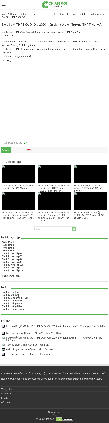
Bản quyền (6, 402)
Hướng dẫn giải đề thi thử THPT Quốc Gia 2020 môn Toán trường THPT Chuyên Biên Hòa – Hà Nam (55, 339)
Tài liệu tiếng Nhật (12, 303)
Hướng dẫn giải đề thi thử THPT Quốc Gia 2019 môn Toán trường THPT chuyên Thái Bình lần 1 (55, 327)
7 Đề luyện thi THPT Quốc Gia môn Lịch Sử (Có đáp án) (17, 186)
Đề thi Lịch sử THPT (39, 14)
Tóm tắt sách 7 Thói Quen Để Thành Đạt (27, 344)
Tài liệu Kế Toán (11, 292)
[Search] (74, 229)
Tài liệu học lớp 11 (12, 267)
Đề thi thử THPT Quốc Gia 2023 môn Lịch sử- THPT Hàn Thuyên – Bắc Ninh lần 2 (54, 188)
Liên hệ (5, 398)
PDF (25, 142)
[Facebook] (53, 415)
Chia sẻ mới (54, 412)
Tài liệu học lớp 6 (12, 253)
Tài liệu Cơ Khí (10, 295)
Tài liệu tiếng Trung (13, 309)
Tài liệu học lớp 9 (12, 262)
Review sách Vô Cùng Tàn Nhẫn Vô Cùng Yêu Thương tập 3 (38, 333)
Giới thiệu (6, 393)
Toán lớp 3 (8, 247)
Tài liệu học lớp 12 (12, 270)
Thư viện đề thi (18, 14)
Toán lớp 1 (8, 242)
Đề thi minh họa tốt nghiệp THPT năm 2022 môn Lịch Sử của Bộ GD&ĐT (89, 215)
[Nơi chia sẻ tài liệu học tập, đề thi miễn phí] (54, 4)
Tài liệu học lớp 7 (12, 256)
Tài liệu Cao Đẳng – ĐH (15, 297)
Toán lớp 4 (8, 250)
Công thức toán (11, 275)
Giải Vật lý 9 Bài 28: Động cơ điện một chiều (29, 349)
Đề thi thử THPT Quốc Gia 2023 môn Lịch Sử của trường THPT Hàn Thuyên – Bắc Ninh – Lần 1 (18, 215)
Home (4, 14)
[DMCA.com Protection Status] (64, 419)
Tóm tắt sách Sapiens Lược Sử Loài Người (29, 354)
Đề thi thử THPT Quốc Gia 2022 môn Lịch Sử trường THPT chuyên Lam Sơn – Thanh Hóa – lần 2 (54, 216)
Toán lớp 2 (8, 245)
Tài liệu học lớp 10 (12, 265)
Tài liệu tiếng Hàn (12, 306)
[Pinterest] (55, 415)
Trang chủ (6, 389)
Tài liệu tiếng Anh (12, 300)
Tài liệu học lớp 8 (12, 259)
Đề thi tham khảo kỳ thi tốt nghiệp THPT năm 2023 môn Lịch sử (88, 188)
